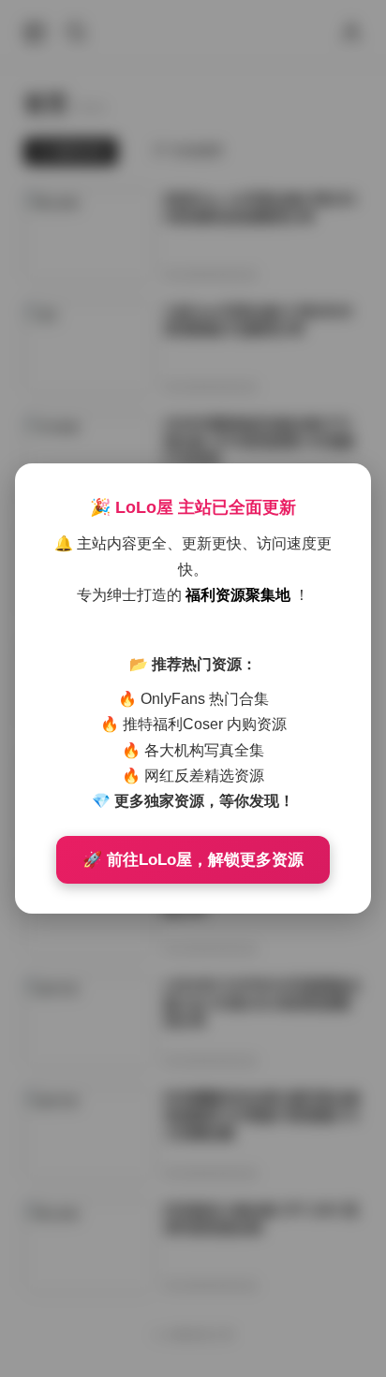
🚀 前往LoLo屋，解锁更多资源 (193, 860)
